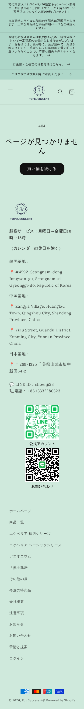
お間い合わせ (20, 635)
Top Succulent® (33, 700)
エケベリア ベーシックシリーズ (35, 545)
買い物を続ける (42, 168)
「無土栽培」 (20, 567)
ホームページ (20, 511)
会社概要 (16, 601)
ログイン (16, 658)
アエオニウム (20, 556)
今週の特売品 (20, 590)
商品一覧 (16, 522)
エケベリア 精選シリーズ (30, 533)
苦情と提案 (18, 647)
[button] (10, 91)
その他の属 (18, 579)
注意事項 (16, 613)
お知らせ (16, 624)
